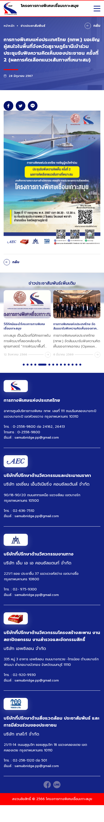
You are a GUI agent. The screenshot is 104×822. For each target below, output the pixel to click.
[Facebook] (47, 784)
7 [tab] (53, 365)
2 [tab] (28, 365)
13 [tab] (76, 365)
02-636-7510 (23, 510)
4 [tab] (35, 365)
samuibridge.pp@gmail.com (37, 437)
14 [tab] (80, 365)
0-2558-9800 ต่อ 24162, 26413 (39, 426)
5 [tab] (42, 365)
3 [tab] (31, 365)
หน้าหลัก (9, 26)
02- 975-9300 (25, 589)
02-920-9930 (24, 674)
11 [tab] (69, 365)
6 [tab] (49, 365)
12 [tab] (73, 365)
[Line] (56, 784)
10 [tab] (65, 365)
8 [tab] (57, 365)
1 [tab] (24, 365)
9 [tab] (61, 365)
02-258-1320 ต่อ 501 (30, 760)
